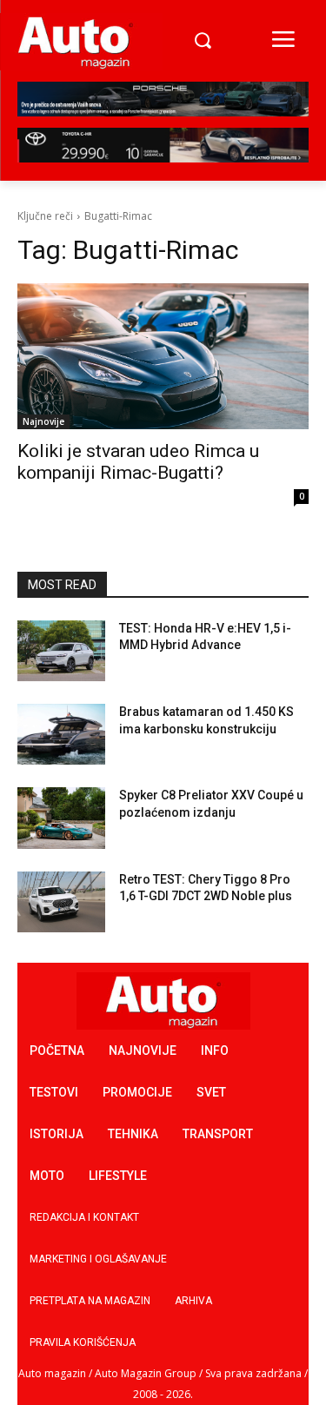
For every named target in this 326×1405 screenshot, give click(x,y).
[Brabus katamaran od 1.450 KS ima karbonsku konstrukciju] (61, 734)
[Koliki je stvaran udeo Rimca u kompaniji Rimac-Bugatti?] (163, 356)
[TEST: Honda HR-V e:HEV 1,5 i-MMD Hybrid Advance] (61, 650)
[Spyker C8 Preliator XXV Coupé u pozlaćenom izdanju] (61, 817)
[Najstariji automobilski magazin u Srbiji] (75, 41)
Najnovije (43, 421)
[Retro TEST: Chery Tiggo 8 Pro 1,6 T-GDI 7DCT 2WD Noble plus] (61, 901)
